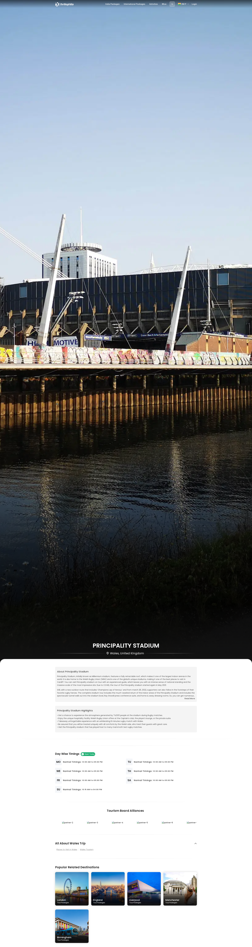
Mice (164, 4)
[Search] (172, 4)
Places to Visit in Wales (66, 849)
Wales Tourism (86, 849)
